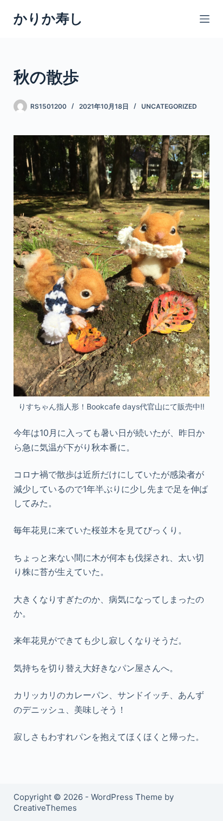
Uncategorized (169, 106)
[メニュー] (204, 19)
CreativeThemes (45, 808)
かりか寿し (48, 18)
